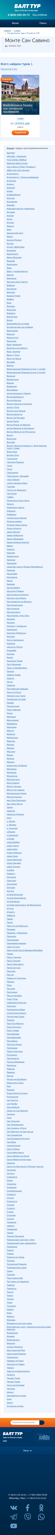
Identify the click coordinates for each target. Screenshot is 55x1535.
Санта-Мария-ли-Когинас (19, 1160)
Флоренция (12, 1333)
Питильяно (12, 992)
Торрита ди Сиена (15, 1257)
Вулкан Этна (13, 455)
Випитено (11, 439)
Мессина (11, 752)
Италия (12, 46)
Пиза (9, 985)
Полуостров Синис (15, 1017)
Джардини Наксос (15, 508)
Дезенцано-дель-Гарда (18, 501)
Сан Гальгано (13, 1121)
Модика (10, 762)
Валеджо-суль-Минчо (17, 348)
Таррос (10, 1233)
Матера (10, 745)
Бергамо (11, 292)
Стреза (10, 1212)
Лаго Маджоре (14, 665)
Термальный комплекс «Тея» (21, 1240)
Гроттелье (12, 494)
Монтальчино (13, 780)
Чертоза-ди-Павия (16, 1364)
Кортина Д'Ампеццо (16, 633)
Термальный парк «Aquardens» (22, 1243)
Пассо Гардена (14, 957)
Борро (10, 320)
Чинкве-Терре (13, 1382)
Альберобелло (13, 195)
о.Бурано (11, 832)
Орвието (11, 874)
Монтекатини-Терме (16, 794)
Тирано (10, 1254)
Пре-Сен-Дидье (14, 1045)
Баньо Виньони (14, 258)
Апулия (10, 223)
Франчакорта (13, 1340)
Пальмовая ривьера (16, 944)
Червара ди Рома (15, 1361)
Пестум (10, 975)
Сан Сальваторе (14, 1135)
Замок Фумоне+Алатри (18, 543)
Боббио (10, 299)
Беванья (11, 286)
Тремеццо (11, 1289)
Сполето (11, 1209)
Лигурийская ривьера (17, 689)
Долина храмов (14, 522)
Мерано (10, 748)
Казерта (11, 550)
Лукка (10, 713)
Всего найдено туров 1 (17, 64)
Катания (11, 619)
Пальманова (13, 940)
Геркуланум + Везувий (18, 476)
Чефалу (10, 1368)
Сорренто (11, 1195)
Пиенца (10, 982)
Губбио (10, 497)
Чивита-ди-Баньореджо (18, 1371)
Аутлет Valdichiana (15, 247)
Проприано (12, 1048)
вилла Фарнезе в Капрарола (20, 428)
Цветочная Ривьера (16, 1354)
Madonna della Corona (17, 163)
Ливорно (11, 686)
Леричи (10, 679)
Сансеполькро (13, 1146)
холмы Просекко (15, 1347)
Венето (10, 366)
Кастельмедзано (15, 605)
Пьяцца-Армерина (15, 1062)
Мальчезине (13, 720)
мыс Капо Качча (14, 804)
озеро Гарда (13, 846)
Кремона (11, 644)
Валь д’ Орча (13, 355)
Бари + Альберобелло (17, 272)
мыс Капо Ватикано (16, 801)
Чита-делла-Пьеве (16, 1385)
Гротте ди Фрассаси (16, 490)
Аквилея (11, 188)
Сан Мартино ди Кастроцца (20, 1132)
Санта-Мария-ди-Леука (18, 1156)
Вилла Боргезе (14, 401)
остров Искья (13, 902)
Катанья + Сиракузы (17, 626)
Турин (9, 1303)
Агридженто (13, 174)
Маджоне (11, 717)
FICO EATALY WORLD (17, 160)
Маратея (11, 734)
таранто (10, 1226)
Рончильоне (12, 1097)
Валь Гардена (13, 352)
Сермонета (12, 1177)
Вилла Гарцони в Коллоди (19, 404)
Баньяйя (11, 261)
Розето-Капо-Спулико (17, 1093)
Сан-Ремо (11, 1142)
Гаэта (9, 466)
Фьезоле (11, 1344)
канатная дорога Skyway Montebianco (25, 567)
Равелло (11, 1069)
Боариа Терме (13, 296)
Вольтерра (12, 452)
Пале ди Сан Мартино (17, 926)
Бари (9, 268)
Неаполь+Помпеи (15, 815)
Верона (10, 383)
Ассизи (10, 244)
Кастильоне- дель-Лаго (18, 616)
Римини (10, 1090)
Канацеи (11, 570)
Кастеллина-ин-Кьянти (18, 595)
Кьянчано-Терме (15, 661)
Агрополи (11, 181)
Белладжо (11, 289)
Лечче (10, 682)
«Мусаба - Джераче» (16, 157)
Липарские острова (16, 699)
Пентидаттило (14, 968)
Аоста (9, 219)
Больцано (11, 310)
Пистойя (11, 989)
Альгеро (11, 198)
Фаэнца (10, 1317)
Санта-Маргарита (15, 1153)
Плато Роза (12, 999)
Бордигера (12, 317)
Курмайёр (11, 651)
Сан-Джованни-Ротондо (18, 1139)
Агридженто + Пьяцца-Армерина (23, 177)
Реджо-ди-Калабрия (16, 1080)
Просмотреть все (9, 69)
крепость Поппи (15, 647)
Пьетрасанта (13, 1059)
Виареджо (12, 387)
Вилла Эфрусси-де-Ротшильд (21, 432)
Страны (17, 31)
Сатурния (11, 1170)
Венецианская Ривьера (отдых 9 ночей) (26, 373)
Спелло (10, 1198)
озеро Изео (12, 849)
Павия (10, 919)
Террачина (12, 1247)
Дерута (10, 504)
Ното (9, 818)
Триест (10, 1296)
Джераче (11, 511)
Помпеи (10, 1020)
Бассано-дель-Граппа (17, 282)
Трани (10, 1271)
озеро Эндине (13, 867)
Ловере (10, 703)
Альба (10, 191)
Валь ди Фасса (14, 359)
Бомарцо (11, 313)
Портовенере (13, 1034)
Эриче (10, 1403)
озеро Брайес (13, 842)
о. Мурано (11, 825)
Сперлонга (12, 1202)
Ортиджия (12, 884)
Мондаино (12, 769)
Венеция (11, 376)
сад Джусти (12, 1100)
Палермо (11, 930)
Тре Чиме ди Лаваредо (18, 1282)
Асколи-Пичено (14, 240)
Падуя (10, 923)
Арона (10, 237)
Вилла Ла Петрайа (16, 418)
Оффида (11, 916)
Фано (9, 1313)
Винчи (10, 435)
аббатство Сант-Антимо (18, 170)
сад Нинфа (12, 1104)
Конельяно (12, 630)
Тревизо (11, 1285)
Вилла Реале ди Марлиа (18, 425)
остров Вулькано (15, 895)
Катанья (11, 623)
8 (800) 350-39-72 (19, 15)
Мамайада (12, 724)
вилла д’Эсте (13, 408)
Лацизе (10, 672)
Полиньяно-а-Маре (16, 1010)
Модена (10, 759)
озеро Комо (12, 856)
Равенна (11, 1073)
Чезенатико (12, 1357)
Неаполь (11, 811)
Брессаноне (12, 331)
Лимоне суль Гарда (16, 696)
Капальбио (12, 574)
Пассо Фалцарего (15, 964)
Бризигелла (12, 338)
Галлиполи (12, 459)
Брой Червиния (14, 345)
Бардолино (12, 265)
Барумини (11, 279)
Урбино (10, 1310)
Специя (10, 1205)
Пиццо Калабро (14, 996)
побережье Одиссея (16, 1003)
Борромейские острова (18, 324)
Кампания (11, 563)
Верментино (13, 380)
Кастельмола (13, 609)
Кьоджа (10, 654)
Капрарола (12, 577)
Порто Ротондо (14, 1027)
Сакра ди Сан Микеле (17, 1111)
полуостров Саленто (16, 1013)
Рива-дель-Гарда (15, 1083)
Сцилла (10, 1219)
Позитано (11, 1006)
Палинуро (11, 937)
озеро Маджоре (14, 860)
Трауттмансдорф (15, 1278)
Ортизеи (11, 888)
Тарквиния (12, 1229)
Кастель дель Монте (16, 598)
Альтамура (12, 202)
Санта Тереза (13, 1149)
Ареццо (10, 226)
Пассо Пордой (13, 961)
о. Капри (11, 821)
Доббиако (11, 515)
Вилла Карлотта (14, 415)
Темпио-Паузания (15, 1236)
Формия (11, 1337)
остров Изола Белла (16, 898)
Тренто (10, 1292)
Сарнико (11, 1163)
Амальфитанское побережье (21, 209)
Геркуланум (12, 473)
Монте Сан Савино (16, 790)
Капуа (10, 581)
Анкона (10, 216)
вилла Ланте (13, 422)
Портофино (12, 1041)
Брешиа (11, 334)
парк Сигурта (13, 947)
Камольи (11, 560)
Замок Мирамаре (15, 539)
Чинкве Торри (13, 1378)
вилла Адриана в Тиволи (19, 394)
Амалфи (11, 205)
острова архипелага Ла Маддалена (24, 905)
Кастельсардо (13, 612)
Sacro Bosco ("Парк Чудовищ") (21, 167)
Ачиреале (11, 251)
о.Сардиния (12, 835)
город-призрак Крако (17, 483)
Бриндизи (11, 341)
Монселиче (12, 776)
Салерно (11, 1114)
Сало (9, 1118)
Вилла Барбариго (15, 397)
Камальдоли (13, 557)
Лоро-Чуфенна (14, 710)
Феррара (11, 1320)
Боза (9, 303)
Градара (11, 487)
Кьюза (10, 658)
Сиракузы (11, 1184)
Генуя (9, 469)
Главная (7, 31)
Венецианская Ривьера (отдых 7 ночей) (26, 369)
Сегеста (10, 1174)
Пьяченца (11, 1066)
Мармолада (12, 738)
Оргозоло (11, 877)
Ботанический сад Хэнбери (20, 327)
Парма (10, 954)
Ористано (11, 881)
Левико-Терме (14, 675)
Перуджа (11, 971)
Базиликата (12, 254)
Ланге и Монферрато (17, 668)
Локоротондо (13, 706)
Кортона (11, 637)
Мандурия (11, 727)
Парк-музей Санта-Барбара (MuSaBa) (24, 951)
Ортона (10, 891)
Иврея (10, 546)
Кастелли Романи (15, 591)
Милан (10, 755)
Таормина (11, 1222)
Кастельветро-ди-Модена (19, 602)
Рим (19, 46)
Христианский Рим (16, 1351)
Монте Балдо (13, 783)
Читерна (11, 1389)
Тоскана (11, 1261)
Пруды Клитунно (15, 1052)
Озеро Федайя (14, 863)
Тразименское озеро (17, 1268)
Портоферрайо (14, 1038)
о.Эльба (10, 839)
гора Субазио (13, 480)
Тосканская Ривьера (17, 1264)
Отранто (11, 912)
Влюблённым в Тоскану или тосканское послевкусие (18, 108)
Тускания (11, 1306)
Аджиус (10, 184)
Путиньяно (12, 1055)
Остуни (10, 909)
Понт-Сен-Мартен (15, 1024)
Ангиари (11, 212)
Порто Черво (13, 1031)
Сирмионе (11, 1188)
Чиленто (11, 1375)
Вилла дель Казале (16, 411)
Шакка (10, 1392)
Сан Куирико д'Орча (16, 1128)
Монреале (11, 773)
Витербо (11, 442)
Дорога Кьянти (14, 529)
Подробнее (20, 133)
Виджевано (12, 390)
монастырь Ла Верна (17, 766)
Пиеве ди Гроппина (16, 978)
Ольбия (10, 870)
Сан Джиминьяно (15, 1125)
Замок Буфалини (15, 536)
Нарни (10, 808)
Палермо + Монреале (17, 933)
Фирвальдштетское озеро (19, 1324)
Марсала (11, 741)
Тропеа (10, 1299)
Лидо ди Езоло (14, 692)
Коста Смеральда (15, 640)
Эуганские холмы (15, 1406)
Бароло (10, 275)
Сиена (10, 1181)
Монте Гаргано (14, 787)
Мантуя (10, 731)
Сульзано (11, 1215)
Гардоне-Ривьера (15, 462)
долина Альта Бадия (17, 518)
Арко (9, 230)
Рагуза (10, 1076)
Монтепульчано (14, 797)
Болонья (11, 306)
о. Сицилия (12, 828)
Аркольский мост (15, 233)
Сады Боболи (13, 1107)
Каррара (11, 584)
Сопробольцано (14, 1191)
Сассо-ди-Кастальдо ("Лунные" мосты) (25, 1167)
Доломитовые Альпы (17, 525)
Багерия (11, 153)
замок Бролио (13, 532)
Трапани (11, 1275)
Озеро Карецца (14, 853)
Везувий (11, 362)
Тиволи (10, 1250)
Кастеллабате (13, 588)
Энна (9, 1399)
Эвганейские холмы (16, 1396)
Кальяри (11, 553)
